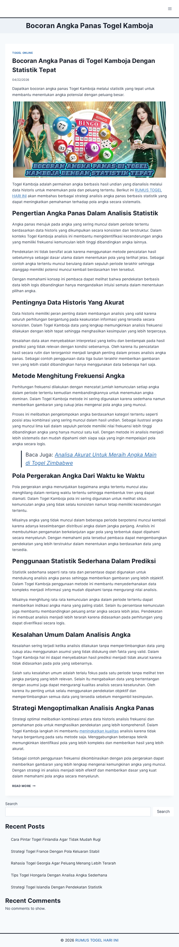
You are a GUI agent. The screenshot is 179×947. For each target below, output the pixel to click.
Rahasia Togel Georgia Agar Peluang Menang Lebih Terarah (63, 863)
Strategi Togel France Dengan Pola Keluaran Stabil (55, 851)
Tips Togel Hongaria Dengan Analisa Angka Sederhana (59, 875)
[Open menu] (170, 8)
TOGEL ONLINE (22, 52)
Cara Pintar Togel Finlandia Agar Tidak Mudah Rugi (56, 839)
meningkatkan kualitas (99, 731)
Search (11, 804)
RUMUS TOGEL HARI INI (97, 940)
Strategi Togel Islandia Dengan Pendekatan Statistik (56, 887)
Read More (24, 786)
